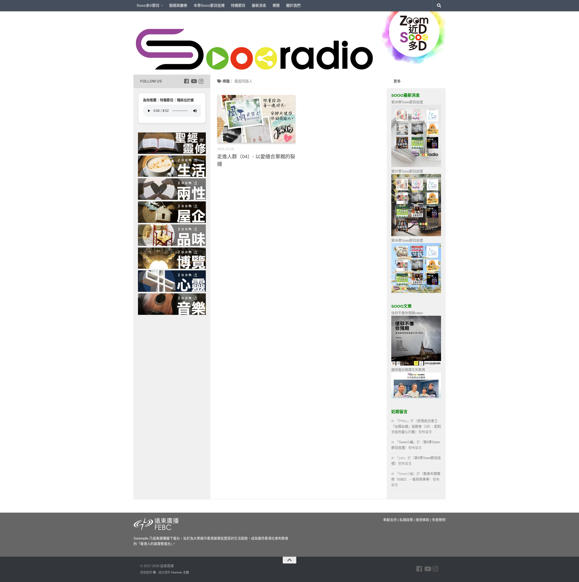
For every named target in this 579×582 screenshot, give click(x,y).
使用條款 (422, 520)
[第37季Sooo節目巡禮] (416, 235)
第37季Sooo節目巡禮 (407, 171)
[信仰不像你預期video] (416, 364)
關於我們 (293, 5)
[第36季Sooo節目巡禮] (416, 292)
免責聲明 (439, 520)
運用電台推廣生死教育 (408, 370)
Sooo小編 (406, 442)
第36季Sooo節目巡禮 (407, 240)
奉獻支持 (390, 520)
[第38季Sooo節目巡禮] (416, 166)
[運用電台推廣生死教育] (416, 397)
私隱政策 (406, 520)
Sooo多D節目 (148, 5)
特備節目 (238, 5)
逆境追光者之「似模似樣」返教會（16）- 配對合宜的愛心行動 (416, 426)
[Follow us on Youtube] (193, 81)
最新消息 (259, 5)
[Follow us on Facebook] (186, 81)
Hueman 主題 (180, 572)
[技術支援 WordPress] (154, 572)
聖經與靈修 (178, 5)
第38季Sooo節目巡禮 (407, 102)
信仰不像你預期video (407, 313)
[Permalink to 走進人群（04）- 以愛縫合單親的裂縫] (256, 119)
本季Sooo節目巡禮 (209, 5)
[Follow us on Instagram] (201, 81)
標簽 (276, 5)
